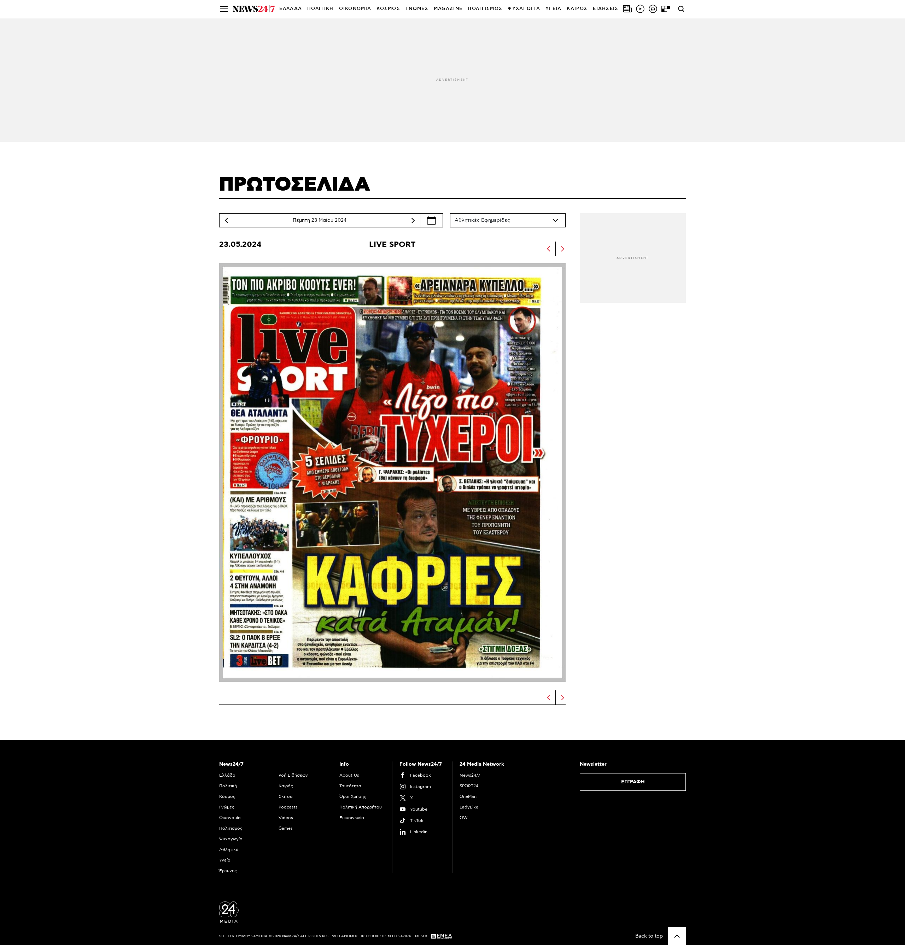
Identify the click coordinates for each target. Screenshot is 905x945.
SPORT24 (469, 786)
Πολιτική (228, 786)
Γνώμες (226, 807)
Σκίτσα (286, 796)
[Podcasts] (653, 8)
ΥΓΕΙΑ (553, 8)
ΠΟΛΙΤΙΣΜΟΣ (485, 8)
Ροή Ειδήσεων (293, 775)
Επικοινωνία (351, 818)
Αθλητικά (229, 849)
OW (464, 818)
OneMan (468, 796)
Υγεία (224, 860)
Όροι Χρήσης (352, 796)
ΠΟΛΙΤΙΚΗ (320, 8)
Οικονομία (230, 818)
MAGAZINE (448, 8)
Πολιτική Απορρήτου (360, 807)
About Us (349, 775)
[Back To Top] (677, 936)
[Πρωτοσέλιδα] (627, 8)
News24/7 (470, 775)
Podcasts (288, 807)
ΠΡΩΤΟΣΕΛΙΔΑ (294, 185)
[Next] (413, 220)
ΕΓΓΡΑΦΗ (633, 781)
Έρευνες (228, 871)
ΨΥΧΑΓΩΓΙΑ (524, 8)
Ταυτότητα (350, 786)
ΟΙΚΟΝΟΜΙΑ (355, 8)
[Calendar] (431, 220)
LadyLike (469, 807)
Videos (286, 818)
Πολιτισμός (231, 828)
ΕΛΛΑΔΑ (290, 8)
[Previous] (226, 220)
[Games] (665, 8)
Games (286, 828)
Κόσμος (227, 796)
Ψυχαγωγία (231, 839)
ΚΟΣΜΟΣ (388, 8)
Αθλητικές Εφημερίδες (482, 220)
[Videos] (640, 8)
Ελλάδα (227, 775)
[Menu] (223, 9)
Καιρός (577, 8)
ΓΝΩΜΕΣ (416, 8)
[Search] (681, 8)
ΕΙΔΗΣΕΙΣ (605, 8)
